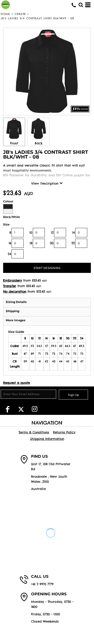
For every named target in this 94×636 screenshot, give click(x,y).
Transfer (9, 286)
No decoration (14, 291)
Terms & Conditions (34, 432)
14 (73, 232)
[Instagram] (34, 409)
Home (5, 14)
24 (9, 254)
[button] (80, 4)
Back (38, 143)
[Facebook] (7, 409)
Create (20, 14)
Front (14, 143)
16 (10, 243)
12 (52, 232)
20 (52, 243)
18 (31, 243)
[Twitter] (21, 409)
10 (30, 232)
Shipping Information (47, 439)
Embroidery (12, 280)
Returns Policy (64, 432)
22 (73, 243)
